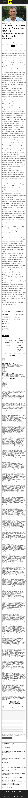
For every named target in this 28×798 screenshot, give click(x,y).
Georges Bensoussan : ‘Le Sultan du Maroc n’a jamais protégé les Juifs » (18, 314)
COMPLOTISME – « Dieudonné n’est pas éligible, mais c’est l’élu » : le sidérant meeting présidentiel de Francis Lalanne (14, 769)
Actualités (6, 23)
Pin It (4, 49)
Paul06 (3, 361)
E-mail (4, 725)
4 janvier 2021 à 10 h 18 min (8, 373)
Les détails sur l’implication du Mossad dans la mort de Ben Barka (7, 324)
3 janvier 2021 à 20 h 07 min (8, 363)
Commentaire (5, 709)
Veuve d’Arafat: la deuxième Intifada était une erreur (8, 343)
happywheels (4, 334)
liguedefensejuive (8, 42)
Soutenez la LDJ (15, 796)
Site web (4, 728)
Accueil (8, 791)
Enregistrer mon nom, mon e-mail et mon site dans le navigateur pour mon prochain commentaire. (13, 735)
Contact (20, 791)
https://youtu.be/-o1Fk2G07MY (8, 378)
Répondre (4, 367)
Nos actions (6, 796)
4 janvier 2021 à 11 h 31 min (8, 390)
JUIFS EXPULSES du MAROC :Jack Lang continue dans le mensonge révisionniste (7, 314)
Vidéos (22, 796)
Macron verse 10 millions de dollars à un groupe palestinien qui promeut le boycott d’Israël (20, 346)
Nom (3, 721)
